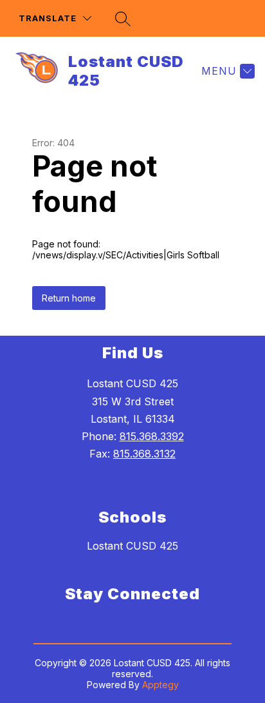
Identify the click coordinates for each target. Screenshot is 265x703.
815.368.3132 (144, 453)
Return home (69, 298)
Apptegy (160, 684)
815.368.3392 (152, 436)
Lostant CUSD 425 (132, 545)
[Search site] (123, 18)
